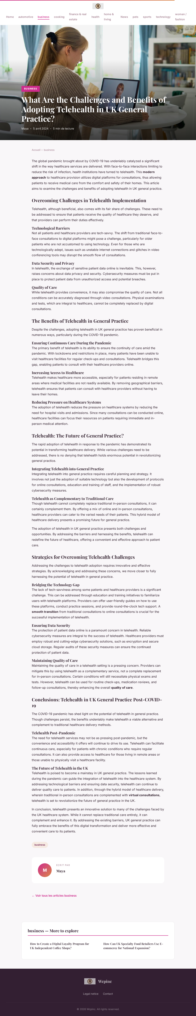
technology (163, 16)
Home (10, 16)
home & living (109, 16)
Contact (108, 993)
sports (147, 16)
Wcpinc (105, 981)
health (95, 16)
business (43, 16)
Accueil (36, 149)
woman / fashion (180, 16)
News (124, 16)
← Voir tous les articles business (54, 895)
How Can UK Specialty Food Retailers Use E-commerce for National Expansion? (133, 946)
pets (135, 16)
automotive (25, 16)
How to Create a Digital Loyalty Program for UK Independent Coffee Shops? (59, 946)
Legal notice (90, 993)
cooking (59, 16)
